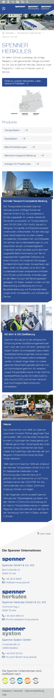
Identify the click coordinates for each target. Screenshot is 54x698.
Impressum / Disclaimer (12, 691)
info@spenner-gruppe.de (17, 582)
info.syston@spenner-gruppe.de (20, 657)
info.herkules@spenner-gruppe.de (21, 619)
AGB (4, 695)
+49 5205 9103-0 (13, 653)
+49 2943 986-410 (14, 615)
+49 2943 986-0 (13, 578)
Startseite (10, 33)
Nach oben (45, 533)
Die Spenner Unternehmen (29, 33)
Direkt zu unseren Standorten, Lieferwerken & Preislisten (22, 82)
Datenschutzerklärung (34, 691)
